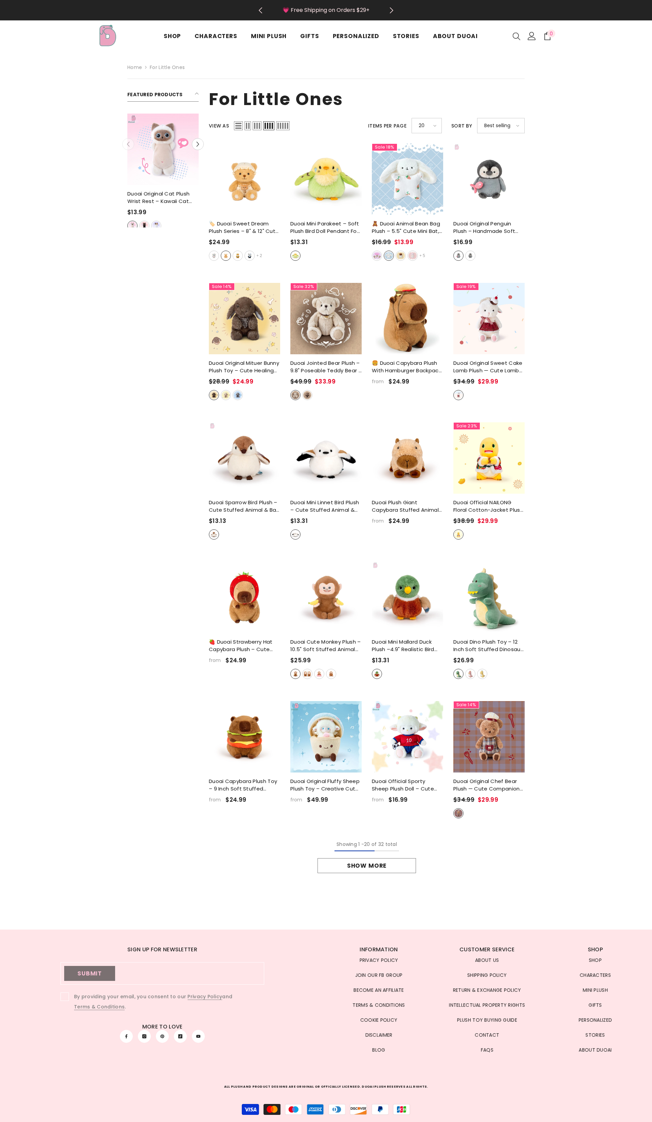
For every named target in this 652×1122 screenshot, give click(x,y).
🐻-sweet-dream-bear (226, 256)
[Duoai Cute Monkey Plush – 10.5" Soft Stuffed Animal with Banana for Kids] (326, 597)
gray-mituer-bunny (238, 395)
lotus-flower (319, 674)
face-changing (307, 674)
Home (134, 67)
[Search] (516, 36)
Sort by (461, 125)
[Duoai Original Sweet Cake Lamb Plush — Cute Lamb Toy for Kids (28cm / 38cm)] (489, 318)
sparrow (214, 534)
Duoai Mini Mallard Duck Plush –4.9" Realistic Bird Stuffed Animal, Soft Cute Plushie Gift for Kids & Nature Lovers (406, 645)
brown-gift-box (307, 395)
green (458, 674)
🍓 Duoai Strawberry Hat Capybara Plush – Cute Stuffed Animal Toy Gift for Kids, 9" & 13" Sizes (244, 645)
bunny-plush (389, 256)
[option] (326, 10)
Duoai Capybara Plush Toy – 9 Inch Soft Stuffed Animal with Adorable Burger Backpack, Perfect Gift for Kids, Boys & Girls (243, 785)
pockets (331, 674)
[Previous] (260, 10)
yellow (482, 674)
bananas (295, 674)
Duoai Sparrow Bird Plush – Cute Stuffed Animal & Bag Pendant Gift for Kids (244, 506)
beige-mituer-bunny (226, 395)
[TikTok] (180, 1036)
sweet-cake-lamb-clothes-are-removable (458, 395)
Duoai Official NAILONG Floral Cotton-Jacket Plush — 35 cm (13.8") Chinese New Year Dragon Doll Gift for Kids (488, 506)
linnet (295, 534)
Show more (367, 866)
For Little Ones (167, 67)
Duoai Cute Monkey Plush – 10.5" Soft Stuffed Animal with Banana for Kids (325, 645)
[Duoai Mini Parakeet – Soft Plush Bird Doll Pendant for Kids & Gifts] (326, 179)
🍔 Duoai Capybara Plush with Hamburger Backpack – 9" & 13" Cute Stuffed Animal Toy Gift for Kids (406, 366)
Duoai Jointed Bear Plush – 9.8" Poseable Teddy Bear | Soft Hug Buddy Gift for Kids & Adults (325, 366)
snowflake (470, 256)
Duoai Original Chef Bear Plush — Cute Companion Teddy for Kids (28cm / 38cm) (486, 785)
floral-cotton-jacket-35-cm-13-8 (458, 534)
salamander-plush (413, 256)
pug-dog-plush (401, 256)
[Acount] (532, 36)
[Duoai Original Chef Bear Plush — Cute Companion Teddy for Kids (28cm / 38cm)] (489, 736)
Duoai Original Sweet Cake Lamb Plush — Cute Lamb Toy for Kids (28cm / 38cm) (488, 366)
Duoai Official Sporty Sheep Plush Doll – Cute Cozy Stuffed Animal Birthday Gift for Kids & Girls (403, 785)
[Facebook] (126, 1036)
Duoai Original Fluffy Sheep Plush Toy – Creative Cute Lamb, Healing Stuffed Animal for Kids (325, 785)
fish (458, 256)
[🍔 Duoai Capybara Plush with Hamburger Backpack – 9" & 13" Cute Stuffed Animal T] (407, 318)
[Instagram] (144, 1036)
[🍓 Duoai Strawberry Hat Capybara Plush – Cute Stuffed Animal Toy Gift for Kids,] (244, 597)
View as (219, 125)
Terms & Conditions (99, 1006)
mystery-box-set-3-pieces (377, 256)
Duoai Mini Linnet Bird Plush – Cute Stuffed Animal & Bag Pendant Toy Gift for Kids (324, 506)
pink (470, 674)
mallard (377, 674)
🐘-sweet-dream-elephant (214, 256)
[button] (128, 144)
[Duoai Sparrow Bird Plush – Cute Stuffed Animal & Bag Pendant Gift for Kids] (244, 458)
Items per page (387, 125)
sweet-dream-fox (238, 256)
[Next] (392, 10)
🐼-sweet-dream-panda (249, 256)
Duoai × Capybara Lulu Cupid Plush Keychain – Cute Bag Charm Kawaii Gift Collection (163, 197)
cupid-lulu (137, 226)
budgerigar (295, 256)
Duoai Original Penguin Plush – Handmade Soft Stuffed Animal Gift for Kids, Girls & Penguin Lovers (488, 227)
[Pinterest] (162, 1036)
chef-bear (458, 813)
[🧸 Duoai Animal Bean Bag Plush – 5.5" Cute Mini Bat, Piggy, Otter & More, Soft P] (407, 179)
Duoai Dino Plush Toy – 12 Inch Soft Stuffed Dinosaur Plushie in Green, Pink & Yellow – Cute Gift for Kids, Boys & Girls (488, 645)
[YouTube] (198, 1036)
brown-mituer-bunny (214, 395)
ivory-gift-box (295, 395)
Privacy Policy (204, 996)
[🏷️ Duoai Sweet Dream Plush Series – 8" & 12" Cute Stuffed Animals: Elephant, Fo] (244, 179)
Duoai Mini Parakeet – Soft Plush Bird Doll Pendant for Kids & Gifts (324, 227)
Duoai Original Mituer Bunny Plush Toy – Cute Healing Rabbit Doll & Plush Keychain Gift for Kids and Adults (244, 366)
